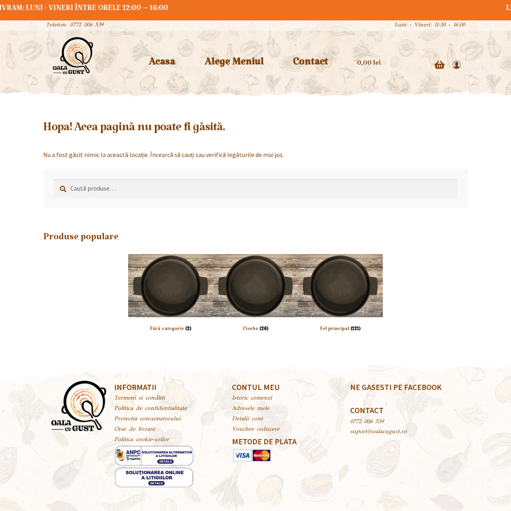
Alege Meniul (234, 65)
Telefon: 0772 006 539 (74, 25)
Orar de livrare (134, 429)
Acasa (162, 65)
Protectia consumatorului (147, 419)
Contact (310, 65)
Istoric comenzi (252, 398)
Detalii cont (247, 419)
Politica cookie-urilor (141, 440)
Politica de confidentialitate (150, 409)
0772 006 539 (367, 422)
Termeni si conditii (139, 398)
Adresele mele (250, 409)
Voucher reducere (255, 429)
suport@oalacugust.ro (378, 432)
